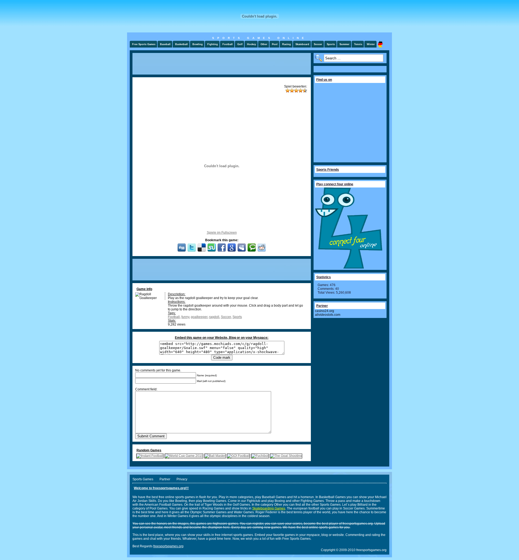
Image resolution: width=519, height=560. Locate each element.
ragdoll (214, 317)
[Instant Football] (150, 456)
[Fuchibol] (260, 456)
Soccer (226, 317)
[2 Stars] (292, 90)
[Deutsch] (380, 44)
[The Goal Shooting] (286, 456)
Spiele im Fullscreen (222, 232)
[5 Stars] (305, 90)
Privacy (182, 479)
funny (185, 317)
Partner (164, 479)
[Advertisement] (221, 64)
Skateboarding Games (268, 508)
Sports (237, 317)
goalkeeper (199, 317)
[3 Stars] (296, 90)
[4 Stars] (300, 90)
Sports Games (142, 479)
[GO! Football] (238, 456)
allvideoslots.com (327, 315)
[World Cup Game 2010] (184, 456)
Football (174, 317)
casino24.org (324, 311)
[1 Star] (287, 90)
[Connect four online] (348, 267)
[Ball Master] (215, 456)
